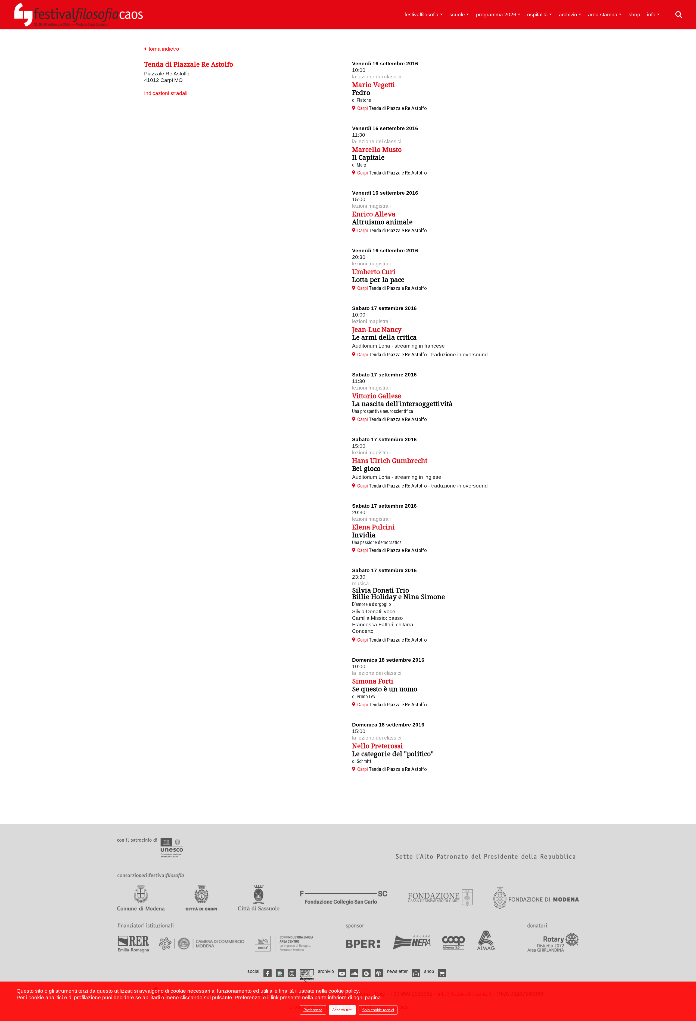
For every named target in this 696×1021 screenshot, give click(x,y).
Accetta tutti (342, 1010)
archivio (568, 14)
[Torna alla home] (78, 14)
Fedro (361, 92)
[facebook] (267, 973)
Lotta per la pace (378, 279)
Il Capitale (368, 157)
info (651, 14)
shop (634, 14)
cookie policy (343, 991)
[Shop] (442, 973)
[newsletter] (416, 973)
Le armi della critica (384, 337)
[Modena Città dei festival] (307, 976)
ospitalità (537, 14)
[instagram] (292, 973)
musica (360, 583)
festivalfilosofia (422, 14)
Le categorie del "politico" (393, 753)
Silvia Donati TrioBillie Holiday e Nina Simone (398, 593)
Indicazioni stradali (165, 93)
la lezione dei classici (376, 76)
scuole (457, 14)
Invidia (364, 534)
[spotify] (366, 973)
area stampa (602, 14)
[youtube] (342, 973)
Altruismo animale (382, 221)
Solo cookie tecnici (378, 1010)
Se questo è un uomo (384, 688)
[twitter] (280, 973)
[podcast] (379, 973)
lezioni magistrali (371, 206)
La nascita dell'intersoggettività (402, 403)
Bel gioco (366, 468)
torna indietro (162, 49)
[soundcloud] (354, 973)
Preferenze (312, 1010)
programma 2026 (496, 14)
